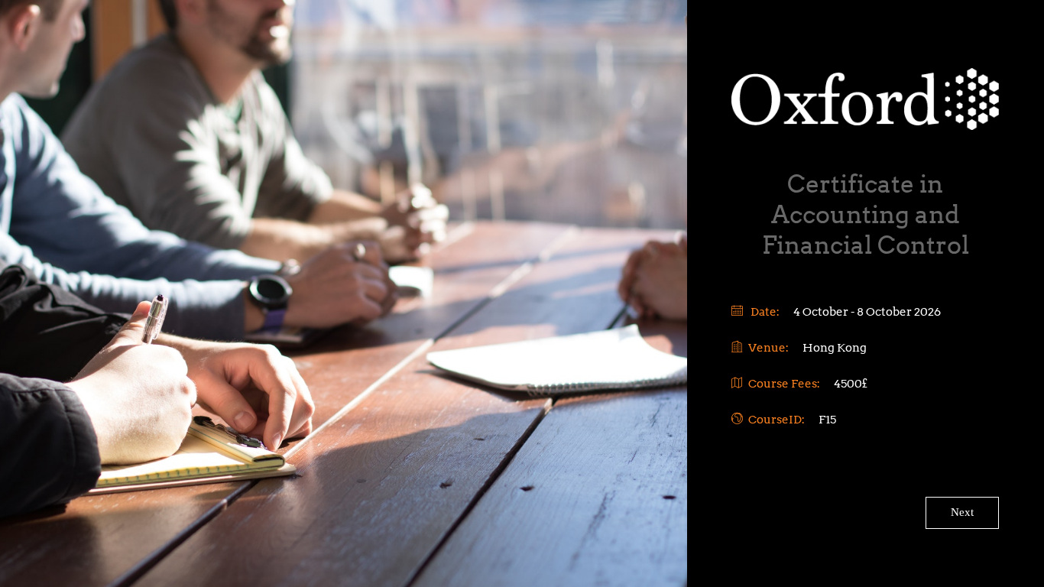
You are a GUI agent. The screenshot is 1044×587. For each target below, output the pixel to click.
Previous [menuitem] (768, 480)
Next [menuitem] (962, 512)
